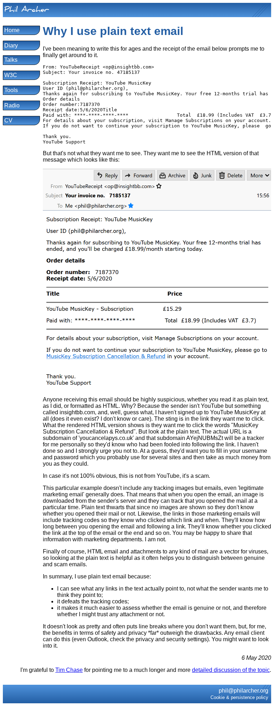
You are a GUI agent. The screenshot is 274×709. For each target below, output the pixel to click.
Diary (11, 45)
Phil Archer (26, 10)
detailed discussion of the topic (231, 670)
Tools (11, 90)
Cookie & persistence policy (239, 697)
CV (8, 120)
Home (12, 30)
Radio (12, 105)
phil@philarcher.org (243, 691)
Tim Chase (69, 670)
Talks (10, 60)
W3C (10, 75)
